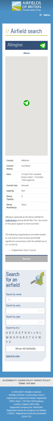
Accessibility (10, 380)
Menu (47, 15)
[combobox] (22, 311)
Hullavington (11, 220)
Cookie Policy (25, 380)
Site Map (30, 383)
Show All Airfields (25, 348)
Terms (21, 383)
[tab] (26, 53)
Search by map (13, 356)
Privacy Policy (42, 380)
